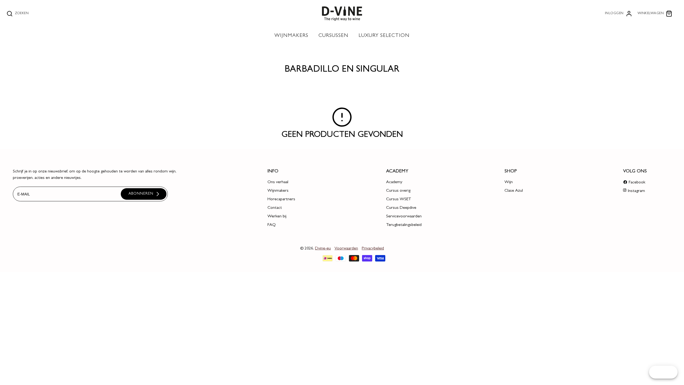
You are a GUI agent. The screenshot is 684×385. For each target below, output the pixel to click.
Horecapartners (281, 199)
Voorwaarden (346, 249)
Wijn (508, 182)
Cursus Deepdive (401, 208)
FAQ (271, 225)
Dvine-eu (323, 249)
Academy (394, 182)
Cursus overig (398, 191)
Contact (274, 208)
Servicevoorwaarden (404, 216)
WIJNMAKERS (291, 35)
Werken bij (276, 216)
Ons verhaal (277, 182)
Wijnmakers (278, 191)
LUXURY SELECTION (384, 35)
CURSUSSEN (333, 35)
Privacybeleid (373, 249)
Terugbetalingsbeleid (404, 225)
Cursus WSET (398, 199)
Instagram (636, 191)
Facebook (637, 182)
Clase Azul (513, 191)
